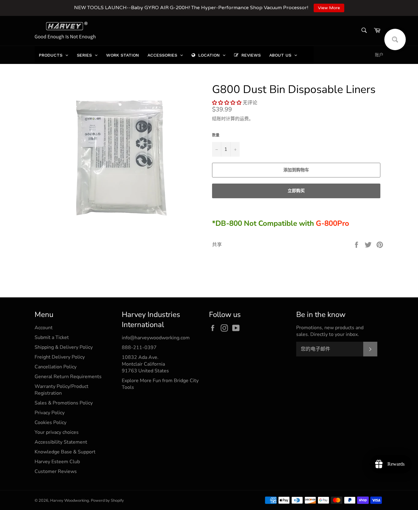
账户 (379, 55)
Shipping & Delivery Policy (64, 347)
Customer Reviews (56, 471)
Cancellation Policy (56, 366)
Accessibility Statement (61, 442)
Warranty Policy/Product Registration (61, 389)
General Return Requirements (68, 376)
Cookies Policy (50, 422)
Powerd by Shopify (107, 500)
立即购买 (296, 191)
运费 (244, 119)
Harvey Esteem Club (57, 461)
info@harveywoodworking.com (156, 337)
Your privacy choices (57, 432)
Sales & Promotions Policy (64, 403)
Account (44, 327)
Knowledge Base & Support (65, 452)
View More (329, 7)
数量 (215, 135)
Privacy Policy (50, 412)
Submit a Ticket (52, 337)
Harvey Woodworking (69, 500)
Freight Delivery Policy (60, 357)
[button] (226, 102)
